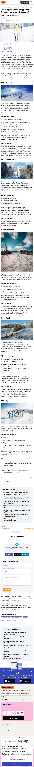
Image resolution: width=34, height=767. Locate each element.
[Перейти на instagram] (16, 699)
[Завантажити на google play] (25, 680)
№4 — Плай (6, 49)
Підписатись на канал (17, 549)
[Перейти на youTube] (6, 699)
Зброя (14, 620)
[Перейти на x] (20, 699)
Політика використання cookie (10, 755)
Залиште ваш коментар (12, 577)
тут (21, 454)
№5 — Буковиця (7, 51)
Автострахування (16, 617)
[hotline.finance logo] (3, 2)
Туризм (10, 7)
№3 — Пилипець (7, 48)
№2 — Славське (7, 46)
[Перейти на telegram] (2, 699)
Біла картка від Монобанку (12, 658)
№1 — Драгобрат (8, 44)
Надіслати (7, 589)
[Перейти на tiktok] (13, 699)
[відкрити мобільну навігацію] (31, 2)
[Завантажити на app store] (9, 680)
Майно (25, 617)
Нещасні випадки (6, 620)
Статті (5, 7)
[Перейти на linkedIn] (23, 699)
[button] (17, 724)
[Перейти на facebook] (9, 699)
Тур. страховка (6, 617)
